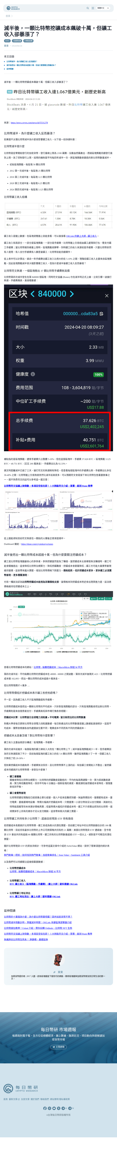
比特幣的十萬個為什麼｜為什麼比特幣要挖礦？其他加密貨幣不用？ (38, 917)
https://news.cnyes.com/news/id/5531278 (29, 122)
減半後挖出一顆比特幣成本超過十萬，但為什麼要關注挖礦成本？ (31, 65)
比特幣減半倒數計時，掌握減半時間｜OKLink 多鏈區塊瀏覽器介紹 (38, 922)
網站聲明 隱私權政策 (60, 1099)
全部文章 (25, 1099)
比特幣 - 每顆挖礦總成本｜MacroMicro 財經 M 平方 (35, 871)
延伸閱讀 (10, 69)
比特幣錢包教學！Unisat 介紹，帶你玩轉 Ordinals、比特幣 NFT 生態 (38, 928)
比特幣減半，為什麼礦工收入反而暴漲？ (22, 62)
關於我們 (35, 1099)
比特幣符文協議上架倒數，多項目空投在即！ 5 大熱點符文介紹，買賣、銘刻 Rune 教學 (48, 934)
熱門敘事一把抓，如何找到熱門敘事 (22, 855)
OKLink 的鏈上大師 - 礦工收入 (81, 236)
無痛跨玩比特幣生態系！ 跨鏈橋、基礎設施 (26, 939)
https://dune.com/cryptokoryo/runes (37, 544)
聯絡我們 (44, 1099)
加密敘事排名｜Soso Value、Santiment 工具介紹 (66, 855)
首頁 (8, 16)
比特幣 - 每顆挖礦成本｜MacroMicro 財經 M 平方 (58, 667)
